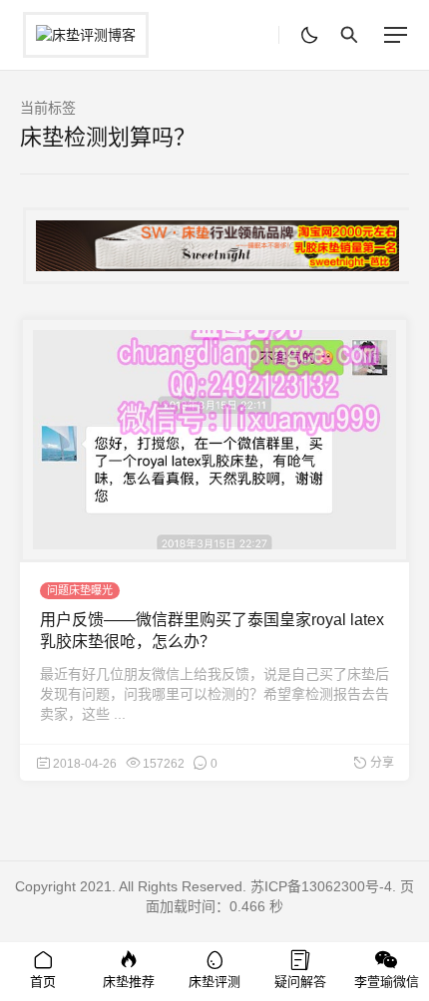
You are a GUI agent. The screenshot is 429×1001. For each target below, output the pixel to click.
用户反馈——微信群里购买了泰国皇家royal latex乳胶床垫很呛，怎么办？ (212, 630)
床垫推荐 (129, 981)
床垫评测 (214, 981)
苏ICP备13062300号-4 (321, 886)
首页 (43, 981)
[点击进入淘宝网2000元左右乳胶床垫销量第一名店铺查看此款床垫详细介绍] (214, 245)
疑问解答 (300, 981)
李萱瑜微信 (386, 981)
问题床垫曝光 (80, 590)
